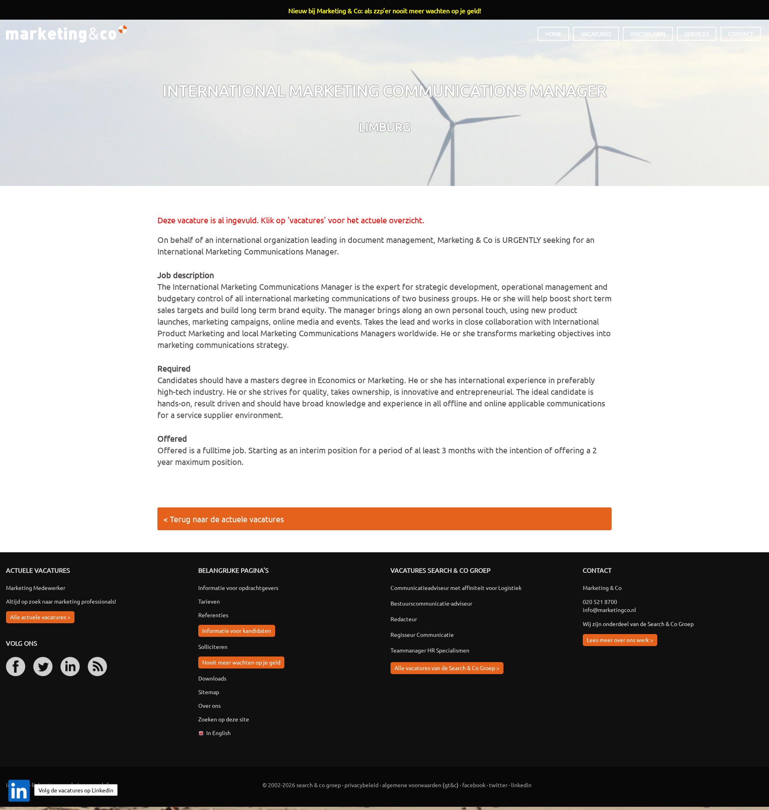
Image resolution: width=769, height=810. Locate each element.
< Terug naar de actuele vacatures (223, 519)
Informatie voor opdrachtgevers (238, 587)
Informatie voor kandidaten (236, 630)
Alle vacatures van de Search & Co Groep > (447, 667)
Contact (740, 33)
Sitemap (208, 691)
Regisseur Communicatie (422, 634)
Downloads (212, 678)
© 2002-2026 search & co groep (301, 784)
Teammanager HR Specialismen (430, 650)
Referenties (213, 614)
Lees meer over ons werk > (620, 639)
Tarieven (209, 601)
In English (218, 732)
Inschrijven (647, 33)
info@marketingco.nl (609, 609)
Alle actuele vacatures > (40, 616)
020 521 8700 (600, 601)
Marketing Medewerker (35, 587)
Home (553, 33)
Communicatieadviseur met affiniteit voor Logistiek (456, 587)
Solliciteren (212, 646)
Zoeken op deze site (223, 719)
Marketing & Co (66, 34)
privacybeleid (361, 784)
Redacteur (404, 618)
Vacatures (596, 33)
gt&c (451, 784)
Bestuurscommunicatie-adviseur (431, 603)
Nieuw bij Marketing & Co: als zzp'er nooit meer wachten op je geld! (384, 10)
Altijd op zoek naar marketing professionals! (61, 601)
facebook (473, 784)
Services (696, 33)
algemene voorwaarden (411, 784)
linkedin (521, 784)
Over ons (209, 705)
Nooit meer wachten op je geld (241, 662)
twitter (498, 784)
